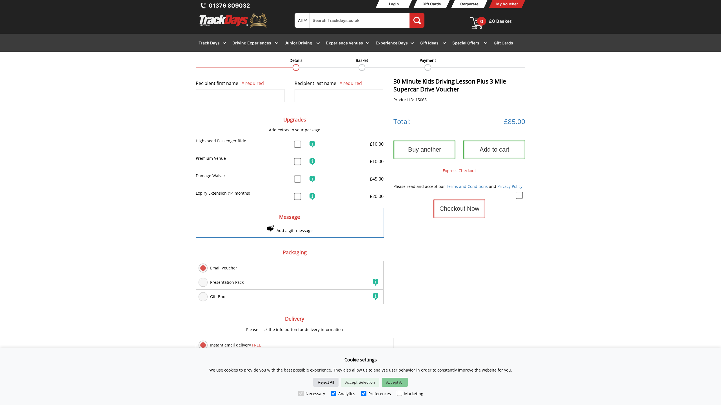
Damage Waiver (210, 175)
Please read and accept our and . (458, 186)
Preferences (379, 393)
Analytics (346, 393)
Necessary (315, 393)
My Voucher (507, 4)
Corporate (469, 4)
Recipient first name (230, 83)
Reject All (326, 382)
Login (394, 4)
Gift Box (217, 296)
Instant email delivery (235, 345)
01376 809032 (229, 5)
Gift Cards (431, 4)
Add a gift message (295, 230)
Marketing (413, 393)
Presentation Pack (227, 282)
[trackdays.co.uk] (233, 27)
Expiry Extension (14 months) (223, 193)
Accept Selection (360, 382)
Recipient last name (328, 83)
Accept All (394, 382)
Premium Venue (211, 158)
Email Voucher (223, 268)
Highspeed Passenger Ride (221, 140)
